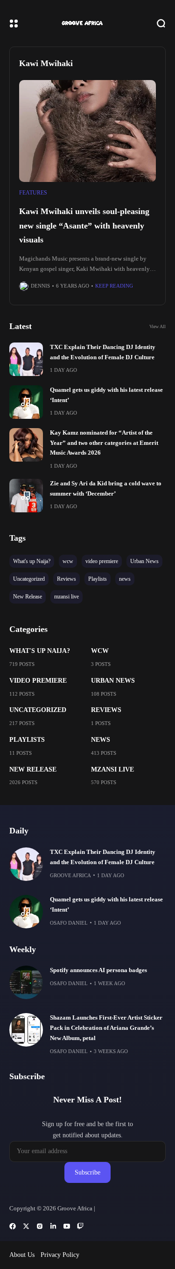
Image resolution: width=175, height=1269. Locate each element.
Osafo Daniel (69, 923)
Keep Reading (114, 286)
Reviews (106, 709)
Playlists (27, 739)
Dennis (40, 286)
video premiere (38, 680)
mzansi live (112, 769)
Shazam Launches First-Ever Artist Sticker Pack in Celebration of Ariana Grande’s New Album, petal (106, 1027)
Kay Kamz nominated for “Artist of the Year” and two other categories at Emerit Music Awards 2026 (104, 443)
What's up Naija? (39, 650)
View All (157, 326)
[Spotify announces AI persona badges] (26, 982)
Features (33, 192)
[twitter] (26, 1226)
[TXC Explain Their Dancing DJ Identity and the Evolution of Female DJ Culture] (26, 359)
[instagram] (39, 1226)
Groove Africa (70, 875)
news (100, 739)
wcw (100, 650)
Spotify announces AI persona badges (98, 970)
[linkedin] (53, 1226)
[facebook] (12, 1226)
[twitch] (80, 1226)
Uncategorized (37, 709)
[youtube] (66, 1226)
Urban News (113, 680)
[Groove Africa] (88, 23)
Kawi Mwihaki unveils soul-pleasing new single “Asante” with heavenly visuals (84, 225)
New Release (32, 769)
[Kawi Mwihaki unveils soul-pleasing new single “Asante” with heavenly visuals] (87, 131)
